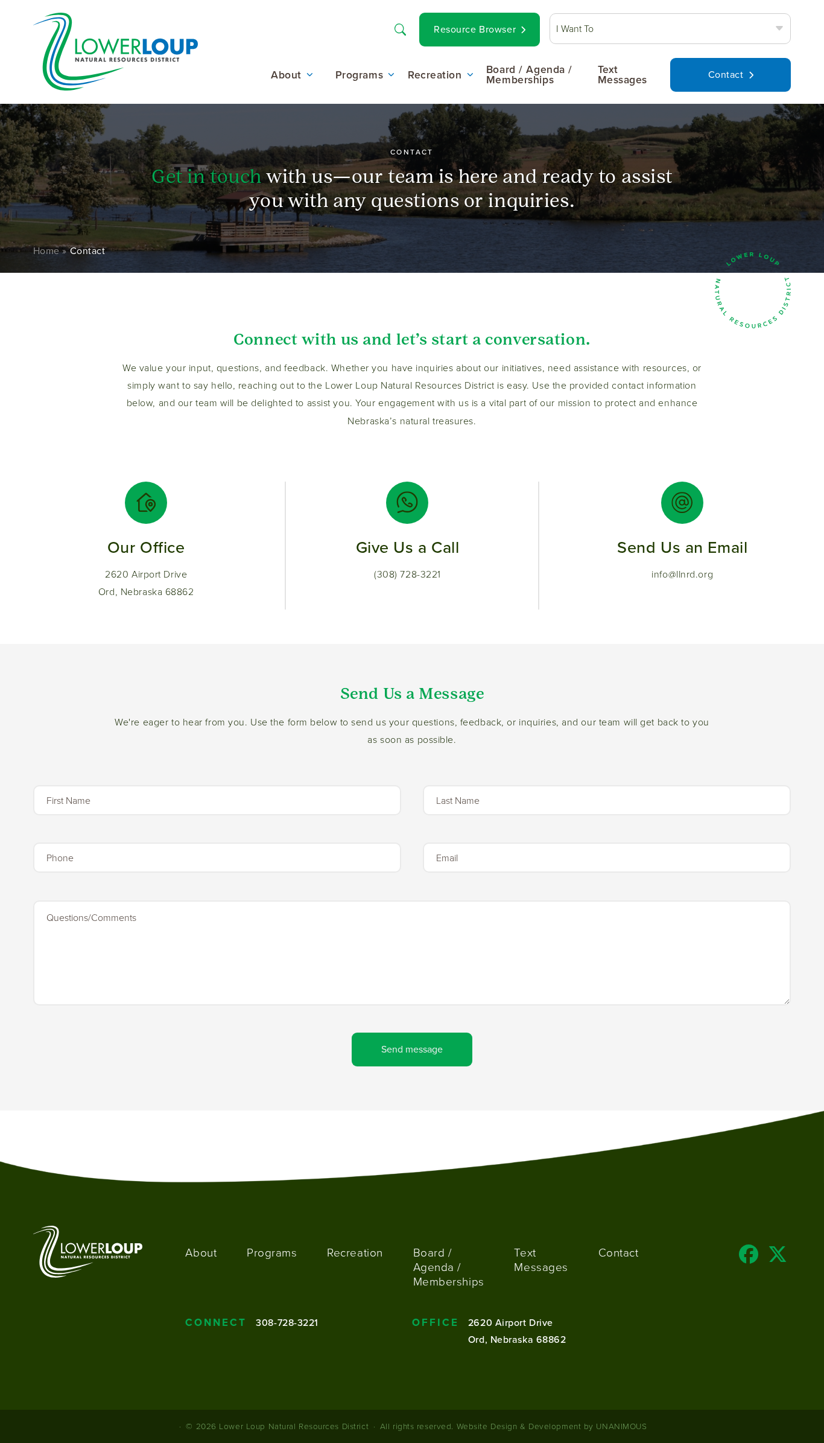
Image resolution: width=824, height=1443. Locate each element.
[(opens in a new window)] (749, 1257)
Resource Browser (475, 29)
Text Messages (622, 75)
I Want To (575, 28)
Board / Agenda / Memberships (529, 75)
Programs (359, 75)
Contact (726, 74)
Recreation (435, 75)
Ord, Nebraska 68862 (517, 1339)
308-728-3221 (287, 1322)
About (286, 75)
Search (400, 28)
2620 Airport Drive (510, 1322)
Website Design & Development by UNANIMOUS (552, 1426)
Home (46, 251)
